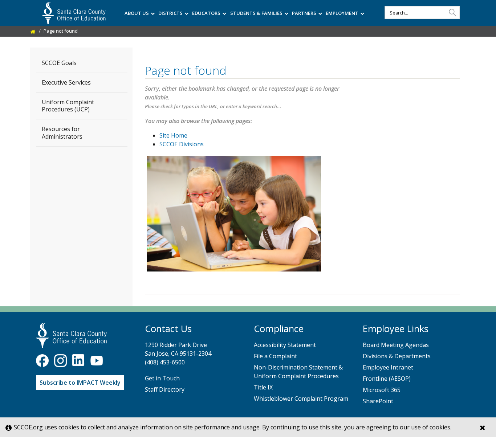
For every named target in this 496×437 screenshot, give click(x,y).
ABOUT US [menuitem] (137, 13)
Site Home (173, 135)
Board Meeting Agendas (396, 345)
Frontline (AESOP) (387, 379)
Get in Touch (162, 378)
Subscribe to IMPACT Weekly (80, 383)
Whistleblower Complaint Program (301, 399)
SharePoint (378, 401)
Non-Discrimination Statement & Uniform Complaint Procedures (298, 371)
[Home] (33, 31)
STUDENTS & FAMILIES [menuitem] (256, 13)
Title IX (263, 387)
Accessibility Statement (285, 345)
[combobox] (422, 12)
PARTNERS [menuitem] (304, 13)
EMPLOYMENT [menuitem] (342, 13)
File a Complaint (275, 356)
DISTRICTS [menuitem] (170, 13)
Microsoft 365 (382, 390)
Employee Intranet (388, 367)
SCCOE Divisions (181, 144)
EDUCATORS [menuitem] (206, 13)
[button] (452, 12)
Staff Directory (164, 389)
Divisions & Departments (397, 356)
